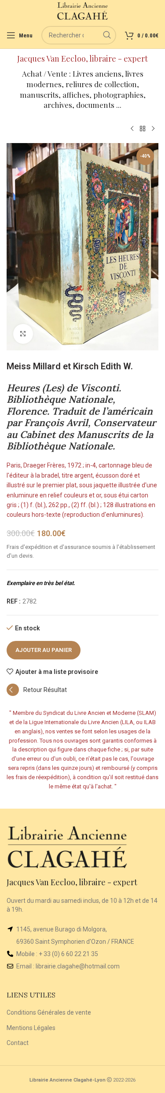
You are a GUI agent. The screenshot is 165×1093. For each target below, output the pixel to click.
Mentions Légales (31, 1027)
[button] (37, 693)
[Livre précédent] (132, 129)
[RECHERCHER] (107, 35)
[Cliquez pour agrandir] (23, 334)
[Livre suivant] (153, 129)
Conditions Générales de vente (49, 1012)
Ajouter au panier (43, 650)
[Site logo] (82, 10)
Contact (18, 1042)
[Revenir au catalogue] (142, 129)
